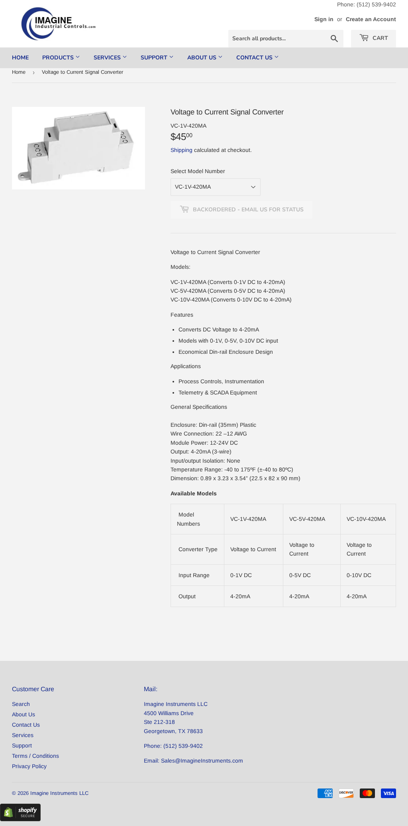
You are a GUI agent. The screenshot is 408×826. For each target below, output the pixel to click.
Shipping (181, 150)
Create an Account (371, 19)
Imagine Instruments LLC (59, 793)
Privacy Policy (29, 766)
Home (20, 57)
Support (155, 57)
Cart (379, 38)
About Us (202, 57)
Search (21, 704)
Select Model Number (198, 171)
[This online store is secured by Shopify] (20, 819)
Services (108, 57)
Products (58, 57)
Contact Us (255, 57)
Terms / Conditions (35, 756)
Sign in (323, 19)
